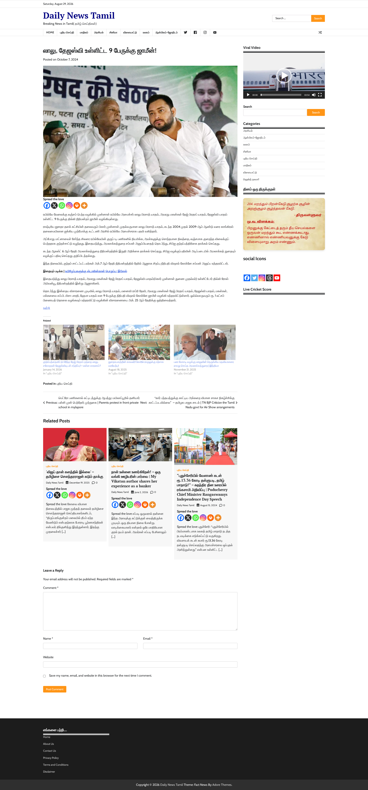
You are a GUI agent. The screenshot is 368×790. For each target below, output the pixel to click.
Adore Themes (222, 785)
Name (48, 638)
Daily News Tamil (79, 15)
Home (50, 32)
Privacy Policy (51, 758)
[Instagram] (69, 205)
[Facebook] (47, 205)
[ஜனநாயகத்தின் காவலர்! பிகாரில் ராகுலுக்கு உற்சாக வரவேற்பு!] (139, 342)
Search (247, 106)
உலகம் (146, 32)
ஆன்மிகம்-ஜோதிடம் (166, 32)
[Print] (76, 205)
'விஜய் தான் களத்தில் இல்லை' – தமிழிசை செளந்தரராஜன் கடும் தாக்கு (74, 474)
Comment (50, 588)
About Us (48, 744)
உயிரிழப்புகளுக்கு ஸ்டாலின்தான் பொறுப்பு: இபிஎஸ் (96, 271)
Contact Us (49, 750)
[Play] (248, 95)
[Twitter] (254, 278)
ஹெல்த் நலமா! (251, 179)
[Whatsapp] (61, 205)
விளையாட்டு (130, 32)
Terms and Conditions (55, 764)
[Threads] (269, 278)
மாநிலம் (84, 32)
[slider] (281, 95)
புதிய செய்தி (67, 32)
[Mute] (314, 95)
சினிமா (113, 32)
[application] (284, 76)
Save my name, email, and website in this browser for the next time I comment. (100, 675)
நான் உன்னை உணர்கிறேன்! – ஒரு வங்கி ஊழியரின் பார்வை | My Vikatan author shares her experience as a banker (136, 478)
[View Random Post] (320, 32)
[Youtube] (277, 278)
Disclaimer (49, 771)
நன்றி (46, 308)
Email (148, 638)
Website (48, 657)
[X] (54, 205)
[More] (84, 205)
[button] (284, 75)
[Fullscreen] (320, 95)
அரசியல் (99, 32)
